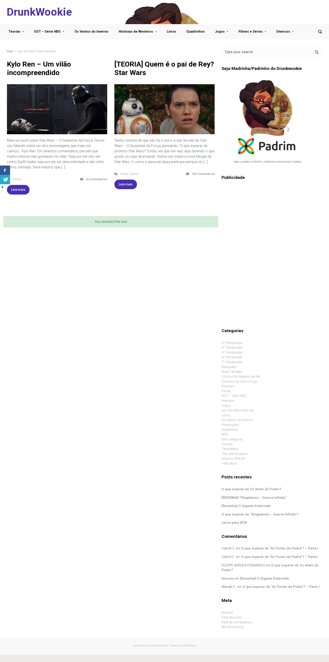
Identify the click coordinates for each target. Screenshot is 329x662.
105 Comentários (203, 174)
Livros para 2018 (234, 523)
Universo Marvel (233, 459)
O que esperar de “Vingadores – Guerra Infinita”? (260, 514)
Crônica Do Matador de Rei (241, 377)
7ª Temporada (232, 362)
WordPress (190, 645)
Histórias (228, 401)
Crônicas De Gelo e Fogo (239, 381)
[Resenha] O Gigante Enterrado (246, 506)
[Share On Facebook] (5, 170)
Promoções (230, 425)
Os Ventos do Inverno (91, 32)
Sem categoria (232, 439)
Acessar (227, 612)
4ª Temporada (232, 348)
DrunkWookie (39, 12)
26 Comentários (96, 179)
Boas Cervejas (232, 372)
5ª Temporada (232, 352)
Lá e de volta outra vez (238, 410)
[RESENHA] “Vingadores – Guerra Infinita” (254, 498)
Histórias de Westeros (136, 32)
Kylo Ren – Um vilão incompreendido (39, 68)
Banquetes (229, 367)
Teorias (14, 32)
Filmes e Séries (251, 32)
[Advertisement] (272, 218)
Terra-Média (230, 449)
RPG (225, 434)
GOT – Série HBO (47, 32)
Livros (171, 32)
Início (10, 51)
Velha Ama (229, 463)
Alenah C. (229, 587)
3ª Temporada (232, 343)
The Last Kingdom (235, 454)
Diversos (283, 32)
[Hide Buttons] (2, 187)
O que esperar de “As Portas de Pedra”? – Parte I (279, 548)
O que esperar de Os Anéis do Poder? (251, 489)
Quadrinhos (195, 32)
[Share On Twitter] (5, 179)
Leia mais (18, 189)
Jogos (220, 32)
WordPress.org (232, 627)
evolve (136, 645)
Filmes (17, 179)
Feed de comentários (237, 622)
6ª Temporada (232, 357)
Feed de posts (232, 617)
